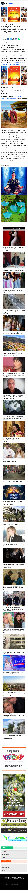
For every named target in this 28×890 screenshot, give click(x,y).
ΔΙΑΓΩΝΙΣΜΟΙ (6, 854)
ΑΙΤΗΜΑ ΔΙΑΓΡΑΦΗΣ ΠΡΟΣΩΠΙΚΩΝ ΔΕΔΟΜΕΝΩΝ (14, 878)
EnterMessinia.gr (11, 98)
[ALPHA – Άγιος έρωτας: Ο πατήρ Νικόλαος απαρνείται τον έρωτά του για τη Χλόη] (14, 577)
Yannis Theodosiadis (18, 887)
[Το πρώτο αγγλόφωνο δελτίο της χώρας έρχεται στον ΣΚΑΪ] (14, 663)
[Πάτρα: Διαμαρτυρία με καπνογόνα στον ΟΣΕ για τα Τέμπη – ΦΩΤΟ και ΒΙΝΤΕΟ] (14, 472)
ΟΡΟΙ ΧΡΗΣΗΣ (20, 877)
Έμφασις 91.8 (19, 96)
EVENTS (4, 857)
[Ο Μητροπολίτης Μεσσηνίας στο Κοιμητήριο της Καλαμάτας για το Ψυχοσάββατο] (14, 429)
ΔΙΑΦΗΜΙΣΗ (7, 877)
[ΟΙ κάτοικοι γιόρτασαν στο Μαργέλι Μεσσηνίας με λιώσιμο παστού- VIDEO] (14, 260)
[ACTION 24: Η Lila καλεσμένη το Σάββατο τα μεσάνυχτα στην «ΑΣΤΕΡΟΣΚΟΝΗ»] (14, 323)
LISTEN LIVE (5, 851)
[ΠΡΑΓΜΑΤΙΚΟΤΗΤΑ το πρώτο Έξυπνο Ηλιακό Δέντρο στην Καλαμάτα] (14, 514)
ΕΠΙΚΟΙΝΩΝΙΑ (13, 877)
